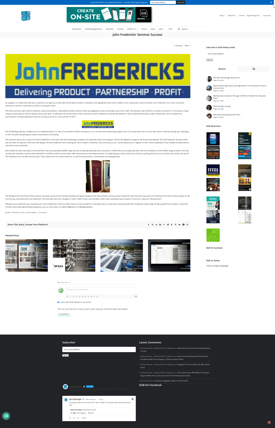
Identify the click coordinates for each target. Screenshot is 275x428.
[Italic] (70, 296)
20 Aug (101, 399)
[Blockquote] (85, 296)
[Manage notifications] (269, 422)
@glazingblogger (91, 399)
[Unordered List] (82, 296)
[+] (97, 296)
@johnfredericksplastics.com (34, 207)
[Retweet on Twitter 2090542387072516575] (75, 418)
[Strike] (76, 296)
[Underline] (73, 296)
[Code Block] (88, 296)
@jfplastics (72, 207)
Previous (179, 45)
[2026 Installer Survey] (209, 106)
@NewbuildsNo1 (86, 207)
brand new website (151, 139)
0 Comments (42, 212)
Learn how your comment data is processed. (109, 309)
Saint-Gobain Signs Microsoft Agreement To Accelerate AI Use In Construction (240, 87)
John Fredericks (31, 212)
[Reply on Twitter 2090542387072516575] (71, 418)
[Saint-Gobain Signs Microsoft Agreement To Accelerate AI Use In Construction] (209, 87)
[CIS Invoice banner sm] (110, 8)
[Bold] (67, 296)
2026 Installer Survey (222, 106)
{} (94, 296)
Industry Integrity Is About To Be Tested (171, 381)
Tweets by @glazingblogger (217, 266)
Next (187, 45)
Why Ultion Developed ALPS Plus (226, 115)
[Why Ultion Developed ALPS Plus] (209, 114)
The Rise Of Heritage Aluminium (226, 78)
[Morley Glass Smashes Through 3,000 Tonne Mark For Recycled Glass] (209, 97)
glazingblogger (75, 399)
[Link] (91, 296)
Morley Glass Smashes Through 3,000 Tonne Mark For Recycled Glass (239, 97)
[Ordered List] (79, 296)
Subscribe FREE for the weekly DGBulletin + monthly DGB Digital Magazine (119, 2)
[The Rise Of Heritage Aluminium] (209, 77)
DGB (8, 212)
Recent (222, 68)
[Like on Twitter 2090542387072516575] (79, 418)
